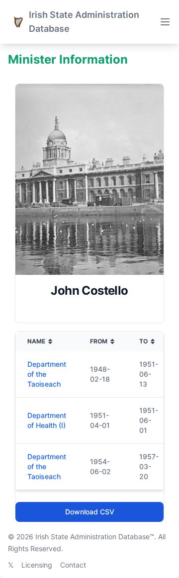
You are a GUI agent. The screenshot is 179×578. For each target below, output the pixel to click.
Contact (73, 565)
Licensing (36, 565)
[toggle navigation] (165, 22)
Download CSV (89, 511)
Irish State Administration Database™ (94, 536)
